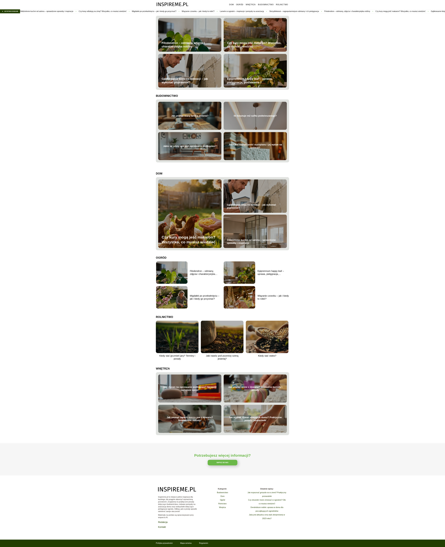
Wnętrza (251, 5)
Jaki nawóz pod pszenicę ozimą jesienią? (222, 357)
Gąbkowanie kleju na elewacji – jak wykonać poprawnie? (398, 11)
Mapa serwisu (186, 543)
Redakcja (163, 522)
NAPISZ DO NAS (222, 462)
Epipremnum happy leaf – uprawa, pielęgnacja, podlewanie (249, 80)
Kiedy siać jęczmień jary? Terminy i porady (177, 357)
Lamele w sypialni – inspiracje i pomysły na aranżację (186, 11)
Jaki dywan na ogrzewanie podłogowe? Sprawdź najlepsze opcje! (190, 388)
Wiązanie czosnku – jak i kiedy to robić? (142, 11)
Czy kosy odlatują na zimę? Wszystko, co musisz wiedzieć (47, 11)
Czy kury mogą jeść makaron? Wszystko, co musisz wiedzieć (345, 11)
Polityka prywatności (164, 543)
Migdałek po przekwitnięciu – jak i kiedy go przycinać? (98, 11)
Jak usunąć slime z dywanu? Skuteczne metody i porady (255, 388)
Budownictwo (266, 5)
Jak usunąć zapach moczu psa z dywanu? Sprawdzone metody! (190, 419)
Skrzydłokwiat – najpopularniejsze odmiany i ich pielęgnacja (238, 11)
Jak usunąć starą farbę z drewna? (189, 115)
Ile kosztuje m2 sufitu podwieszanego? (255, 115)
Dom (231, 5)
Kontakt (162, 527)
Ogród (239, 5)
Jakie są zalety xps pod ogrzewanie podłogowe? (189, 146)
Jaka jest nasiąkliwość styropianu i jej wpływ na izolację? (255, 146)
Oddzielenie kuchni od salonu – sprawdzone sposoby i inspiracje (251, 241)
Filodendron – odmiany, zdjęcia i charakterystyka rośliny (291, 11)
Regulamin (203, 543)
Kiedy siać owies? (267, 355)
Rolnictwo (282, 5)
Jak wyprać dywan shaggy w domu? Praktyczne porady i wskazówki (255, 419)
